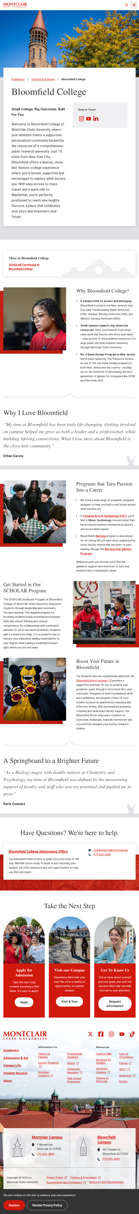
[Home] (15, 5)
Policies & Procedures (83, 1177)
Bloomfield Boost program (92, 680)
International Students (74, 1055)
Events (123, 1081)
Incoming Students (43, 1074)
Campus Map (104, 1054)
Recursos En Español (103, 1061)
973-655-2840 (102, 854)
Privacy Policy (54, 1177)
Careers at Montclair (102, 1079)
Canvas (123, 1063)
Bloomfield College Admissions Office (38, 851)
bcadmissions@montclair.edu (111, 850)
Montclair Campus (47, 1137)
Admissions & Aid (15, 1058)
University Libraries (102, 1070)
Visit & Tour (69, 1001)
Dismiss (14, 1205)
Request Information (115, 1004)
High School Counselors (74, 1080)
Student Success (15, 1073)
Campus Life (12, 1065)
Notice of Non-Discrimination (106, 1182)
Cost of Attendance (126, 1055)
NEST (122, 1069)
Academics (18, 79)
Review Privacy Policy (47, 1205)
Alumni (71, 1063)
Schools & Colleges (43, 79)
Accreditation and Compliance (64, 1182)
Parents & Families (44, 1055)
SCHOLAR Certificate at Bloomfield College (24, 267)
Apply (24, 1002)
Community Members (74, 1070)
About (7, 1081)
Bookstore (125, 1075)
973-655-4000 (45, 1154)
